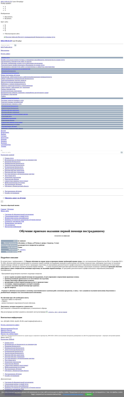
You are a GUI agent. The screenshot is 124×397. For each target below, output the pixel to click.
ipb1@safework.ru (6, 47)
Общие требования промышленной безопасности (17, 78)
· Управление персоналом (8, 118)
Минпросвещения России (9, 328)
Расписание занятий (7, 155)
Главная (3, 209)
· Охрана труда (5, 57)
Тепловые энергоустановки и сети (12, 100)
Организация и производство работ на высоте (16, 61)
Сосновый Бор (6, 144)
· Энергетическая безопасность (10, 98)
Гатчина (3, 136)
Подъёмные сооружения (9, 94)
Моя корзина (5, 50)
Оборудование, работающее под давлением (15, 87)
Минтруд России (6, 330)
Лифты (3, 96)
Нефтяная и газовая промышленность (13, 84)
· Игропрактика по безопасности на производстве (15, 69)
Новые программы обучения (10, 75)
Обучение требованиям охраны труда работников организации (22, 63)
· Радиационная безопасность (9, 106)
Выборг (3, 134)
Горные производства (8, 89)
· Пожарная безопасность (8, 71)
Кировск (4, 141)
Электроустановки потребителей (12, 102)
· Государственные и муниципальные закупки (14, 114)
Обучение (10, 209)
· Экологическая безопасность (9, 108)
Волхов (3, 130)
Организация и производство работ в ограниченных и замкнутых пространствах (28, 67)
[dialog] (62, 203)
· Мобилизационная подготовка (10, 124)
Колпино (4, 143)
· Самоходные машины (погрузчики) (12, 122)
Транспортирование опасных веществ (13, 80)
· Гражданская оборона (7, 120)
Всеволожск (5, 132)
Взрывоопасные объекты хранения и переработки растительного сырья (24, 92)
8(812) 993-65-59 (6, 1)
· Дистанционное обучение (9, 126)
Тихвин (3, 146)
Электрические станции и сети (11, 104)
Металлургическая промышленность (13, 82)
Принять (89, 394)
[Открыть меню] (1, 150)
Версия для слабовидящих (9, 334)
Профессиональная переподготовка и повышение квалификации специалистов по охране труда (33, 60)
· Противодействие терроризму (10, 112)
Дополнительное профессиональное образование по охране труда (22, 65)
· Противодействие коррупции (10, 110)
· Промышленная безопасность (10, 73)
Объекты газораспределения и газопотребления (17, 85)
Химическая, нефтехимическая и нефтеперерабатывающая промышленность (26, 77)
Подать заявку (5, 54)
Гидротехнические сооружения (11, 91)
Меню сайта (5, 211)
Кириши (4, 139)
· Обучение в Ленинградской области (12, 128)
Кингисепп (4, 137)
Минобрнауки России (8, 332)
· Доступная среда (6, 116)
